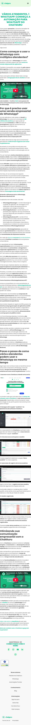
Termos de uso (6, 720)
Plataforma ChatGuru (15, 675)
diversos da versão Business (19, 237)
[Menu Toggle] (28, 3)
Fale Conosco (16, 709)
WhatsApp (15, 679)
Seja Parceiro (15, 699)
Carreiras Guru (15, 706)
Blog (15, 691)
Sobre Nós (15, 703)
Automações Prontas (15, 682)
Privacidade (15, 720)
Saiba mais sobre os (9, 621)
